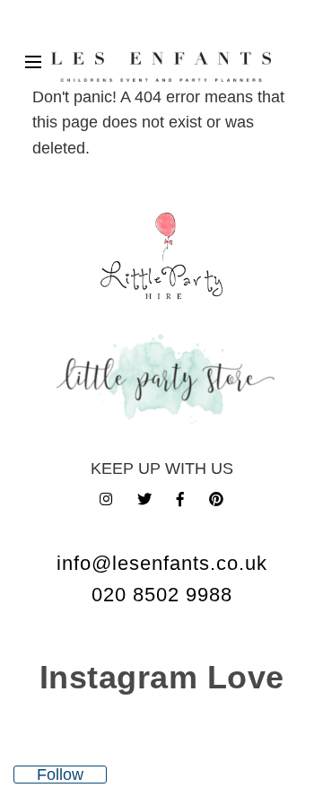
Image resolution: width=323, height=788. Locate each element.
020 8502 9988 (162, 594)
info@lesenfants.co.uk (162, 563)
